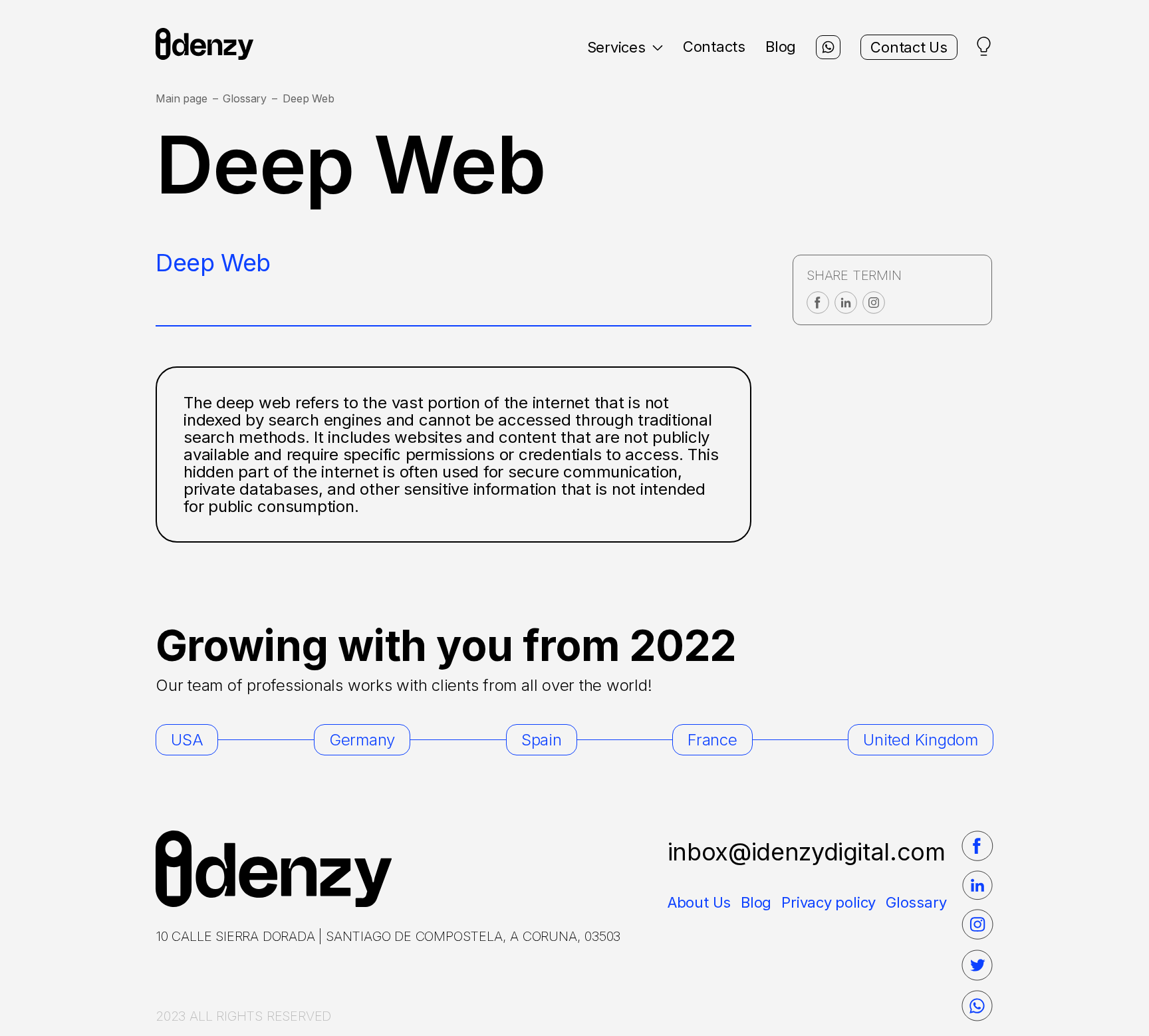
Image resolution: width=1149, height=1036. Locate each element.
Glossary (245, 98)
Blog (780, 46)
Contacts (714, 46)
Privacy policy (828, 902)
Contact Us (909, 47)
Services (616, 47)
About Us (699, 902)
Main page (181, 98)
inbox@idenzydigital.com (807, 851)
